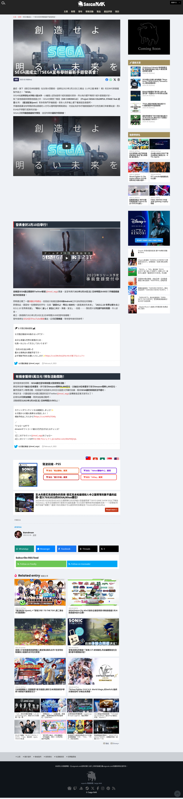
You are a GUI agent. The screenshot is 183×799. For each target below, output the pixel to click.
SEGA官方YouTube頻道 (33, 318)
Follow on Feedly (28, 563)
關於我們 (27, 756)
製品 (99, 11)
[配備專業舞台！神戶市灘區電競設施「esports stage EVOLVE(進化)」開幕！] (138, 190)
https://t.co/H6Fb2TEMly (45, 416)
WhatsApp (23, 548)
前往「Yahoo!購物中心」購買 (98, 470)
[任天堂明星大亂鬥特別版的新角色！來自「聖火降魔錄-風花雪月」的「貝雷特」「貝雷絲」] (138, 144)
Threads (86, 548)
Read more (111, 510)
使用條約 (48, 756)
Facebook (65, 548)
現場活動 (89, 11)
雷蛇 (107, 743)
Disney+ (116, 743)
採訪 (117, 11)
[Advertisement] (66, 199)
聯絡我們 (38, 756)
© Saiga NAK (91, 792)
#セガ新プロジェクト (76, 355)
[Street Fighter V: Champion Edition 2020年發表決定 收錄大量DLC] (138, 167)
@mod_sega (52, 291)
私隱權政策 (60, 756)
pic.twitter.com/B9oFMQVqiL (64, 439)
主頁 (66, 11)
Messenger (45, 548)
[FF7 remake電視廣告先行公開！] (159, 167)
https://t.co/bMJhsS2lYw (56, 355)
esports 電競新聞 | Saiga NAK (91, 783)
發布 (80, 11)
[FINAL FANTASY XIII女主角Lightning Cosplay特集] (159, 190)
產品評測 (108, 11)
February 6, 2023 (50, 363)
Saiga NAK (91, 4)
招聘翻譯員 (72, 756)
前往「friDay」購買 (94, 477)
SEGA (19, 527)
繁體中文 (174, 2)
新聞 (73, 11)
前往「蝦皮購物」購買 (58, 470)
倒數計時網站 (35, 301)
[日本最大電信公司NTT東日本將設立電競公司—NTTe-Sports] (159, 144)
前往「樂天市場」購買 (58, 477)
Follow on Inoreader (80, 563)
